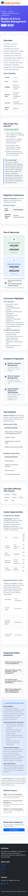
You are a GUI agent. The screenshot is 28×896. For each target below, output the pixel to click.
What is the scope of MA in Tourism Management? (13, 662)
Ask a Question (14, 830)
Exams (3, 867)
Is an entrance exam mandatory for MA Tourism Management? (13, 681)
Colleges (3, 865)
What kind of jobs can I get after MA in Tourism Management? (13, 671)
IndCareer (4, 11)
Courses (10, 11)
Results (3, 870)
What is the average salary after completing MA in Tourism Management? (13, 690)
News (2, 872)
